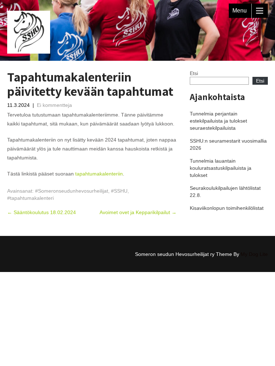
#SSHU (119, 191)
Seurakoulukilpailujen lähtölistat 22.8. (225, 191)
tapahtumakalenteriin (99, 174)
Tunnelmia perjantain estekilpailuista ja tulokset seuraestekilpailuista (218, 121)
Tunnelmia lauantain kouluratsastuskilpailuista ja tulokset (220, 168)
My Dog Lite (254, 254)
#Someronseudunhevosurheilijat (71, 191)
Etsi (194, 73)
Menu (239, 11)
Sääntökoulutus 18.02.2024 (41, 212)
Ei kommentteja (54, 105)
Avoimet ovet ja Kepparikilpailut (138, 212)
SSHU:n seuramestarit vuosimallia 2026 (228, 144)
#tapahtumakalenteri (30, 198)
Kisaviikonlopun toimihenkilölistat (227, 208)
